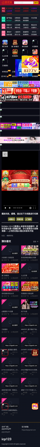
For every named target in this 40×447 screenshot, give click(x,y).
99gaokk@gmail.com (29, 430)
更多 (34, 241)
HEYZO (34, 32)
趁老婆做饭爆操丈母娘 (28, 257)
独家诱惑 (9, 34)
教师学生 (10, 236)
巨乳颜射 (34, 34)
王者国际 (5, 329)
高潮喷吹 (26, 34)
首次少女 (17, 34)
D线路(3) (12, 219)
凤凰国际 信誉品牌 (27, 293)
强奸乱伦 (26, 25)
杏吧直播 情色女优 (8, 293)
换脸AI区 (17, 27)
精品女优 (34, 25)
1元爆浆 (35, 72)
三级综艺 (26, 27)
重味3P (9, 32)
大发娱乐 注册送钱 (8, 257)
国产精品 (9, 18)
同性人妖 (9, 27)
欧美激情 (26, 20)
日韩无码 (17, 20)
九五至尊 (24, 275)
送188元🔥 (5, 76)
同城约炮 (20, 219)
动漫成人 (34, 27)
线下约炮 (24, 311)
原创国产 (9, 20)
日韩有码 (17, 18)
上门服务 (28, 219)
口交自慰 (17, 25)
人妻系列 (17, 32)
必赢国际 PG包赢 (7, 311)
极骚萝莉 (26, 32)
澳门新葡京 (5, 275)
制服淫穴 (9, 25)
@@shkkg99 (6, 432)
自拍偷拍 (26, 18)
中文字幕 (34, 18)
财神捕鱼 (35, 76)
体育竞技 (5, 72)
